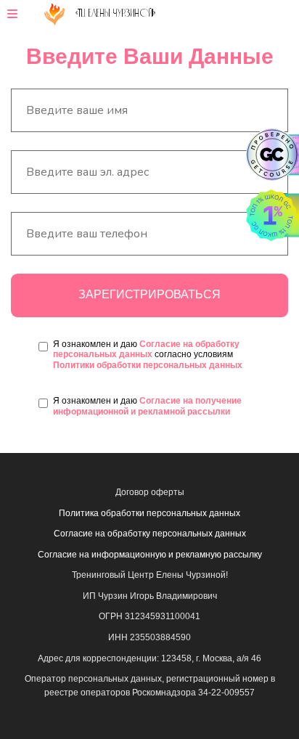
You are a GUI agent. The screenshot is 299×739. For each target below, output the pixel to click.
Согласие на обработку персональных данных (146, 349)
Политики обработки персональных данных (147, 365)
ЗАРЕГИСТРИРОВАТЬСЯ (149, 294)
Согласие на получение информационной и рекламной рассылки (147, 406)
